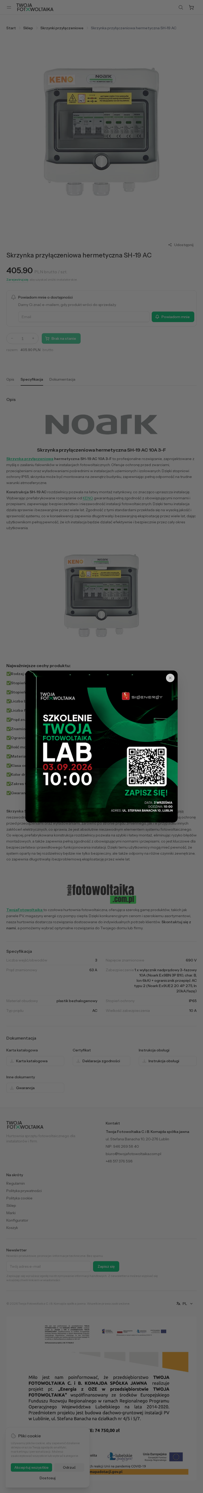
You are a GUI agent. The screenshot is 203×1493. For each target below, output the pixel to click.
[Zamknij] (170, 678)
